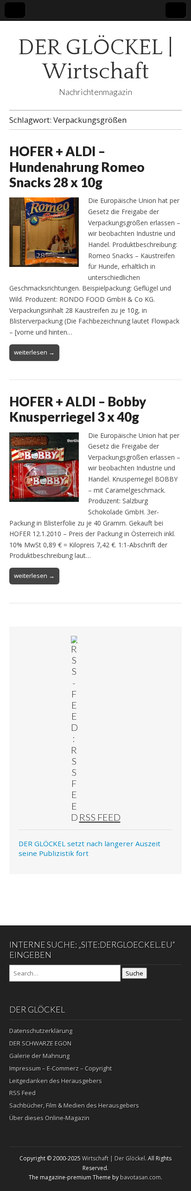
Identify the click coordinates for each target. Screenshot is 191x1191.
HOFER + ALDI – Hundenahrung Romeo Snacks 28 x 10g (77, 166)
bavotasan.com (140, 1177)
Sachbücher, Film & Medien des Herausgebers (74, 1105)
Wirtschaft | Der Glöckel (113, 1158)
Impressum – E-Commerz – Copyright (60, 1068)
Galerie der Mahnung (39, 1056)
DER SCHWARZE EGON (40, 1043)
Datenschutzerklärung (40, 1030)
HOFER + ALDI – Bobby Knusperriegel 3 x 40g (77, 409)
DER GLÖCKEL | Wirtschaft (95, 59)
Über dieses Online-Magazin (49, 1118)
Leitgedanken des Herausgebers (55, 1081)
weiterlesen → (34, 352)
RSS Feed (100, 817)
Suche (134, 973)
